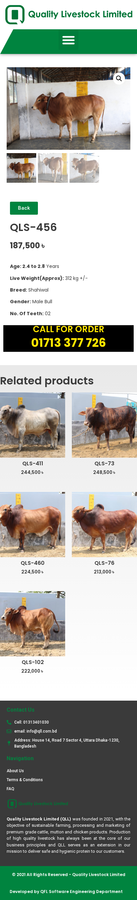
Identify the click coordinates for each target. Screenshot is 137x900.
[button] (68, 40)
